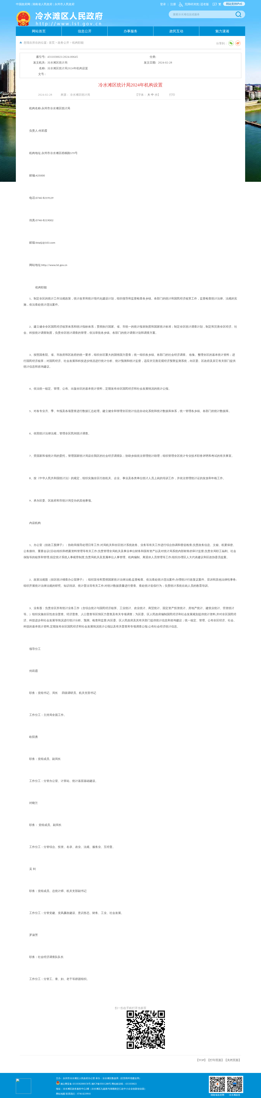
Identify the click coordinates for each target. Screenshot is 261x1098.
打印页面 (215, 1060)
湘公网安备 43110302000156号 (75, 1084)
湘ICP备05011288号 (101, 1084)
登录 (163, 4)
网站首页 (39, 31)
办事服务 (130, 31)
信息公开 (85, 31)
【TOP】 (201, 1060)
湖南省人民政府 (42, 4)
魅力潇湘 (222, 31)
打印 (172, 94)
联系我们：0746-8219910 (78, 1093)
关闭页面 (232, 1060)
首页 (52, 42)
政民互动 (176, 31)
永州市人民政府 (64, 4)
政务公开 (63, 42)
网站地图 (61, 1093)
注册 (173, 4)
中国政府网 (23, 4)
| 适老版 (204, 4)
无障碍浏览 (192, 4)
